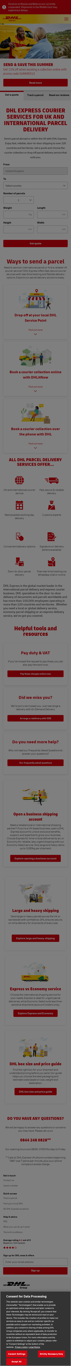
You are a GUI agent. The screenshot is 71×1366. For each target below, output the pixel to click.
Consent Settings (16, 1353)
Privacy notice (21, 1347)
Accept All (16, 1361)
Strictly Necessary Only (51, 1353)
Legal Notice (34, 1347)
